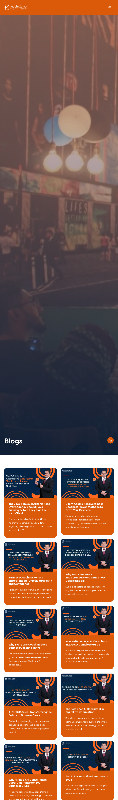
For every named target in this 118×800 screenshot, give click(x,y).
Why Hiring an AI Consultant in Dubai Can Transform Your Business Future (28, 782)
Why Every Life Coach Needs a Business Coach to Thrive (28, 646)
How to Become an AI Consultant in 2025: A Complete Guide (86, 643)
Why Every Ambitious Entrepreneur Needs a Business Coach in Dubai (85, 577)
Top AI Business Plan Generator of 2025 (86, 778)
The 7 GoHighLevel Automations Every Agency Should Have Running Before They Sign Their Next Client (29, 508)
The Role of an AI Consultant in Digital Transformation (84, 710)
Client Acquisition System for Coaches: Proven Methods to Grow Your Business (84, 507)
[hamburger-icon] (110, 7)
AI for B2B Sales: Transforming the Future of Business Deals (30, 713)
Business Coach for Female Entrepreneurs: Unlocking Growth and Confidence (30, 580)
